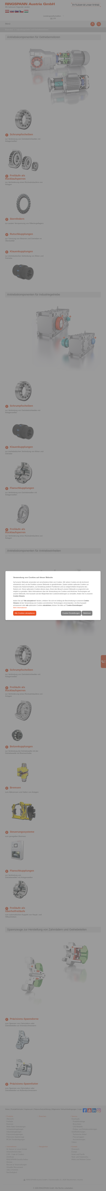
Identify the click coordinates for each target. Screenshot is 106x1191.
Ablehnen (87, 613)
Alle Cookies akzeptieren (25, 613)
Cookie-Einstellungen (71, 613)
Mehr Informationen (20, 607)
